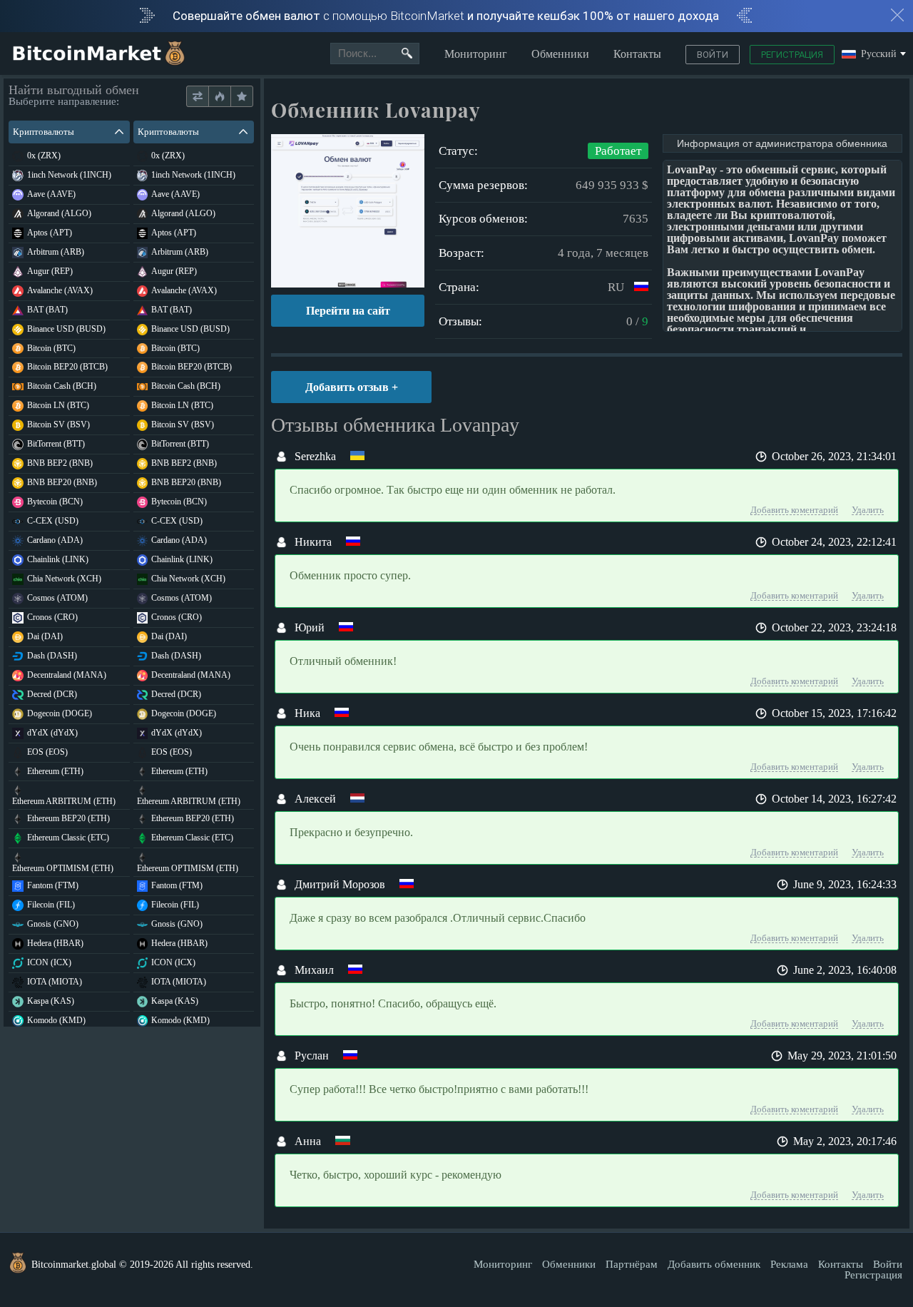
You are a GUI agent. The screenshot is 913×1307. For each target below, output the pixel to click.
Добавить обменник (714, 1264)
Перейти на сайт (348, 311)
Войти (712, 54)
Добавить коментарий (794, 510)
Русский (879, 54)
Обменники (560, 54)
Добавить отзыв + (351, 387)
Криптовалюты (43, 131)
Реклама (789, 1264)
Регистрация (792, 54)
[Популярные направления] (219, 96)
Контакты (637, 54)
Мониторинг (475, 54)
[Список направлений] (197, 96)
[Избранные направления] (241, 96)
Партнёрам (632, 1264)
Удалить (868, 510)
